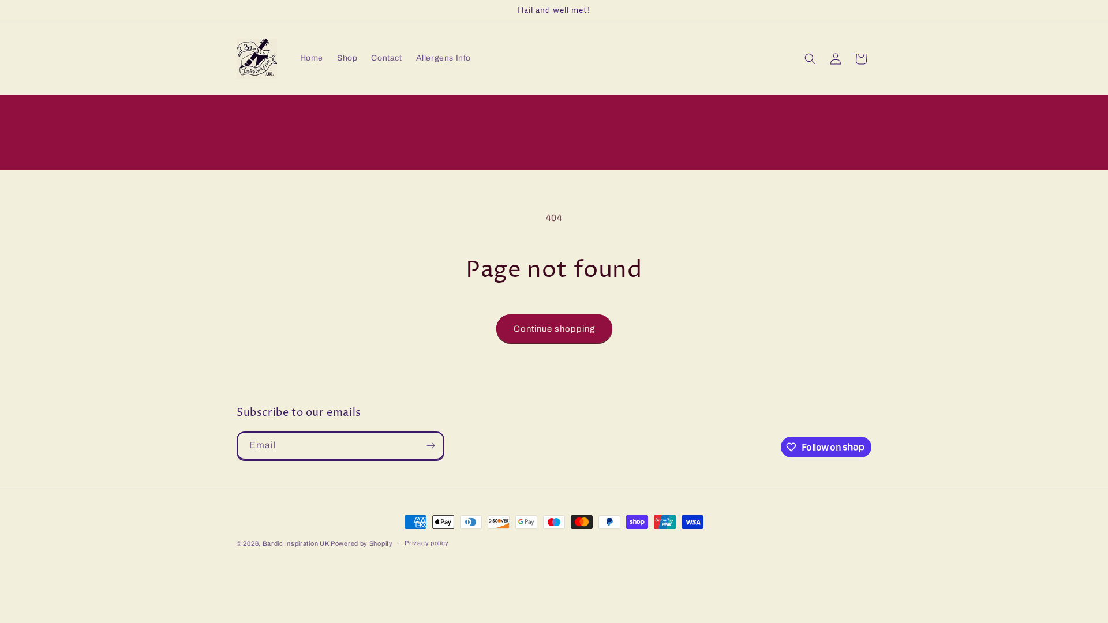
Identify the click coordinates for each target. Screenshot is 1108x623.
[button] (810, 59)
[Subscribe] (430, 445)
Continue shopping (554, 328)
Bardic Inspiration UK (297, 543)
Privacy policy (427, 542)
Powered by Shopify (362, 543)
